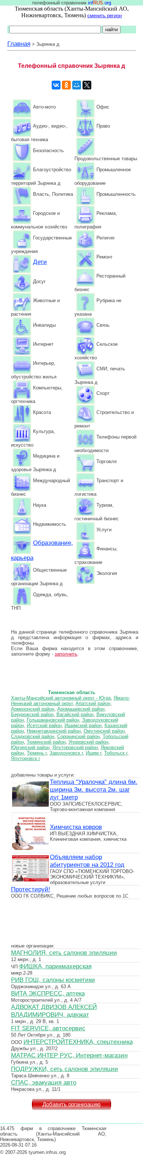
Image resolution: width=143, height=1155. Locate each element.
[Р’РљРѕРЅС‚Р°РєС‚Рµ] (56, 85)
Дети (40, 261)
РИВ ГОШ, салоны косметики (53, 979)
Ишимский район (83, 725)
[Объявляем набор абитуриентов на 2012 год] (30, 880)
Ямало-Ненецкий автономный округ (70, 700)
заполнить (66, 654)
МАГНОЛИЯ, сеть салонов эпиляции (64, 952)
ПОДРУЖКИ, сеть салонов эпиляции (64, 1068)
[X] (86, 85)
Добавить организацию (71, 1104)
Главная (18, 43)
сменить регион (104, 15)
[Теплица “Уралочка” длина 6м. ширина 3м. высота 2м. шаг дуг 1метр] (30, 805)
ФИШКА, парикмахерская (55, 966)
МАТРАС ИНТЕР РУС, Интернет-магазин (69, 1055)
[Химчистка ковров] (30, 848)
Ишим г (93, 753)
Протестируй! (30, 889)
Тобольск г (115, 753)
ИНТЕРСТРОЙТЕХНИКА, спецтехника (78, 1041)
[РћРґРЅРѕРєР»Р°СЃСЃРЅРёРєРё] (66, 85)
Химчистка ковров (76, 826)
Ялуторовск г (25, 758)
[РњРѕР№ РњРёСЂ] (76, 85)
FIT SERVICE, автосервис (48, 1028)
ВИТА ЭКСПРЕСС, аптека (48, 993)
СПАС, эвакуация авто (43, 1082)
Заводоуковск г (66, 753)
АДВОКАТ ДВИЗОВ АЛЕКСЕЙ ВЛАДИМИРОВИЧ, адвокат (54, 1010)
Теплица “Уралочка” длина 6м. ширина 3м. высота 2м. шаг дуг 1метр (94, 789)
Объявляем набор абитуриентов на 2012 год (87, 860)
